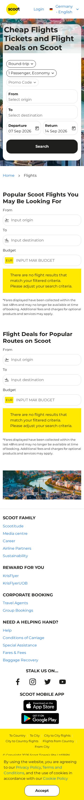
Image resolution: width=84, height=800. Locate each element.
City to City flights (57, 735)
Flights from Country (58, 741)
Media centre (15, 533)
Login (39, 9)
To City (35, 735)
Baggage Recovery (20, 660)
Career (9, 541)
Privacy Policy (28, 767)
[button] (31, 73)
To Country (17, 735)
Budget (9, 250)
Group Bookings (18, 610)
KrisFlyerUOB (15, 583)
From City (42, 746)
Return (51, 125)
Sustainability (15, 556)
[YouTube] (62, 681)
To (10, 110)
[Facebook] (17, 681)
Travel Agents (15, 603)
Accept (42, 790)
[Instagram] (32, 681)
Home (8, 175)
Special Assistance (20, 645)
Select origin (20, 99)
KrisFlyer (11, 576)
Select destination (25, 115)
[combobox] (45, 220)
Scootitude (13, 526)
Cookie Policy (55, 778)
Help (7, 630)
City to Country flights (22, 741)
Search (42, 146)
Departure (17, 125)
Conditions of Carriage (23, 638)
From (13, 94)
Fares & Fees (14, 652)
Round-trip (18, 64)
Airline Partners (17, 548)
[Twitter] (47, 681)
